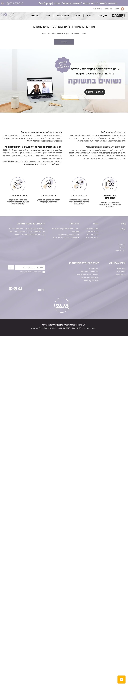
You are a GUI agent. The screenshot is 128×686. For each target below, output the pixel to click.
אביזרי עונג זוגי (92, 234)
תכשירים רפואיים (92, 237)
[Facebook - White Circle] (20, 288)
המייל (27, 150)
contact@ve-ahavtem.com (43, 328)
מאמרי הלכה (121, 272)
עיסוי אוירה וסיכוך (92, 231)
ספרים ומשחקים (92, 228)
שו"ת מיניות (121, 269)
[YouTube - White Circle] (10, 288)
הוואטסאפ (18, 150)
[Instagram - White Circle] (15, 288)
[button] (4, 14)
